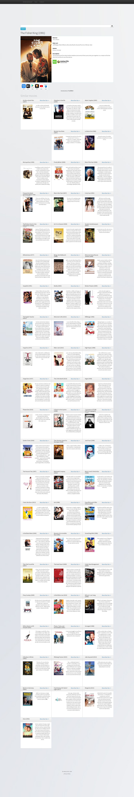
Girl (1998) (57, 502)
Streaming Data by (64, 90)
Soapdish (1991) (27, 286)
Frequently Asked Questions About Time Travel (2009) (29, 194)
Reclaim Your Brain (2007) (59, 132)
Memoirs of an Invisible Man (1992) (60, 534)
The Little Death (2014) (60, 379)
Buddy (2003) (58, 286)
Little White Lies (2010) (60, 595)
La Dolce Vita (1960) (90, 131)
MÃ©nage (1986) (89, 317)
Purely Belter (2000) (59, 162)
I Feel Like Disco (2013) (29, 502)
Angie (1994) (88, 379)
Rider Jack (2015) (59, 348)
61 (54, 61)
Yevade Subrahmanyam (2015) (91, 224)
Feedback (42, 2)
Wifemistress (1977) (28, 255)
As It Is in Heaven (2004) (60, 224)
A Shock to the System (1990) (60, 410)
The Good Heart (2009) (60, 564)
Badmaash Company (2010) (59, 472)
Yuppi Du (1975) (27, 348)
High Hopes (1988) (90, 348)
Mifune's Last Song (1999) (90, 596)
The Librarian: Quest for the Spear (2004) (60, 441)
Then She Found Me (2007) (28, 565)
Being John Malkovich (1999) (60, 255)
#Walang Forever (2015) (60, 657)
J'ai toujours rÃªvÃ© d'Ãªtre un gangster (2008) (90, 411)
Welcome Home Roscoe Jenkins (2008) (91, 255)
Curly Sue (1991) (89, 193)
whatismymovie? (27, 2)
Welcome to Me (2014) (60, 317)
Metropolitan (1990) (28, 162)
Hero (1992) (26, 719)
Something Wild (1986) (91, 533)
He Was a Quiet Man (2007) (28, 101)
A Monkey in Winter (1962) (28, 657)
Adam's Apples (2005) (91, 100)
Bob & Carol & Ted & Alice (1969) (92, 472)
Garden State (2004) (28, 440)
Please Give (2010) (28, 409)
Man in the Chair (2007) (60, 193)
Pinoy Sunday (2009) (28, 595)
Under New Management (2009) (92, 565)
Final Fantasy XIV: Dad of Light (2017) (60, 688)
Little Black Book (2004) (29, 533)
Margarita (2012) (89, 688)
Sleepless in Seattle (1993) (59, 101)
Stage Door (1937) (28, 379)
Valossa (65, 771)
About (36, 2)
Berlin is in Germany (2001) (28, 688)
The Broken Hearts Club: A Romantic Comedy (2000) (30, 225)
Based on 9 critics (63, 62)
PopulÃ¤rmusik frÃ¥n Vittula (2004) (91, 503)
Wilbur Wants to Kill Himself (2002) (28, 626)
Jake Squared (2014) (91, 657)
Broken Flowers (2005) (91, 286)
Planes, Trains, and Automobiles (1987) (59, 626)
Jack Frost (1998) (90, 440)
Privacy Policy (67, 774)
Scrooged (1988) (89, 626)
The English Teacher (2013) (28, 317)
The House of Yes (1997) (29, 471)
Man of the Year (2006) (91, 162)
